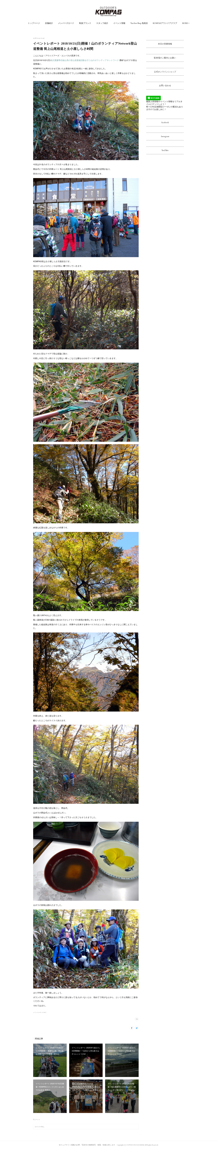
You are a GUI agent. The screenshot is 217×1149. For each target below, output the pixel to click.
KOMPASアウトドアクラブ (165, 23)
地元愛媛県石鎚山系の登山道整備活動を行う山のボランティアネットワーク (84, 60)
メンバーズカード (66, 23)
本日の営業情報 (165, 44)
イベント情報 (119, 23)
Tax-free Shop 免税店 (139, 23)
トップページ (34, 23)
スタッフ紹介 (102, 23)
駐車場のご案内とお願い (165, 57)
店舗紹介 (49, 23)
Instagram (165, 136)
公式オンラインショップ (165, 71)
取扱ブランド (85, 23)
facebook (165, 122)
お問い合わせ (165, 85)
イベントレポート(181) (39, 1012)
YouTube (165, 150)
